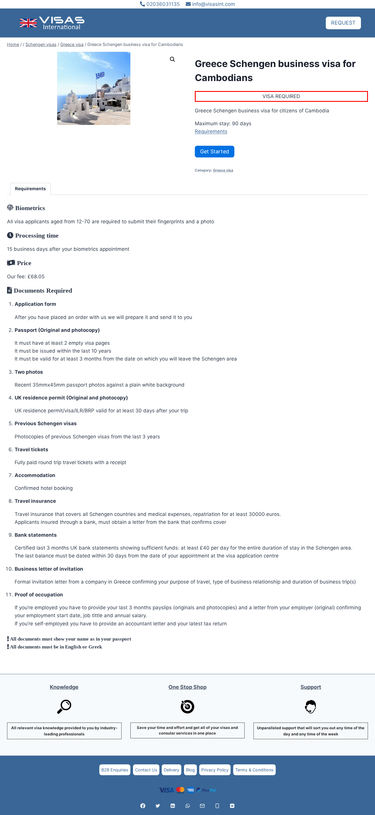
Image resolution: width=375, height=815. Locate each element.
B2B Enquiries (114, 769)
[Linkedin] (173, 806)
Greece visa (223, 170)
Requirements (211, 131)
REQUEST (343, 23)
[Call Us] (217, 806)
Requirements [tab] (30, 188)
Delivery (171, 769)
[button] (172, 59)
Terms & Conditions (254, 769)
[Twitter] (158, 806)
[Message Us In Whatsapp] (187, 806)
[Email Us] (202, 806)
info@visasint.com (213, 4)
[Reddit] (232, 806)
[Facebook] (143, 806)
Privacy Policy (215, 769)
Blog (190, 769)
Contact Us (146, 769)
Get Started (214, 151)
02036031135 (162, 4)
